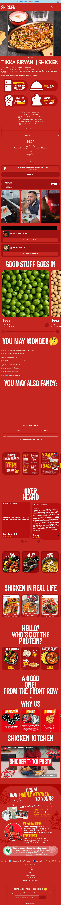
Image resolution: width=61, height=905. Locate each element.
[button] (22, 541)
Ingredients (30, 128)
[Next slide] (57, 331)
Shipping (24, 148)
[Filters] (4, 435)
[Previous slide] (3, 331)
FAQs (30, 867)
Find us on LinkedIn (30, 875)
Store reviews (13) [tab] (44, 430)
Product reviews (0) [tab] (16, 430)
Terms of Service (30, 877)
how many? (30, 159)
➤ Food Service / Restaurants (30, 880)
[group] (11, 561)
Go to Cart (30, 174)
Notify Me (29, 228)
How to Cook (30, 135)
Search (30, 872)
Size (30, 151)
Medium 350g (30, 154)
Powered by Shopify (30, 903)
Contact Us (30, 870)
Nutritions (30, 132)
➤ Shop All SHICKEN (30, 864)
